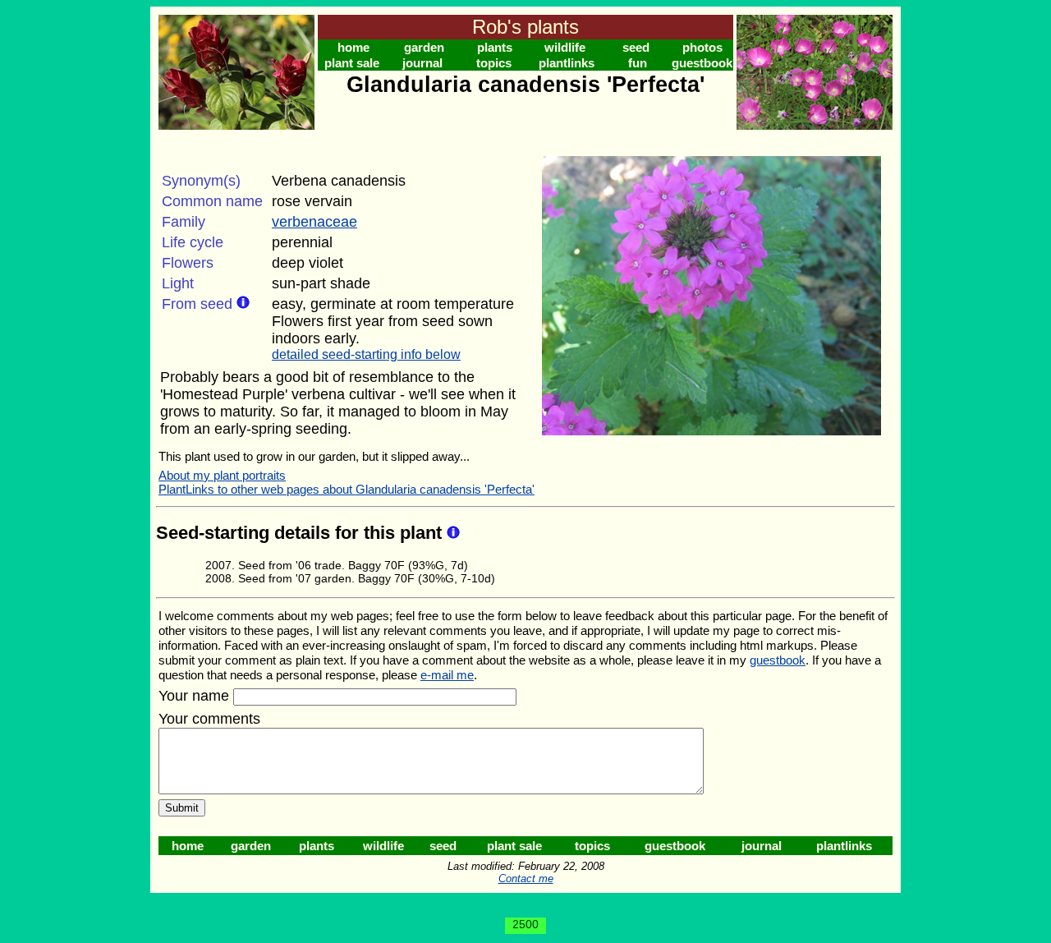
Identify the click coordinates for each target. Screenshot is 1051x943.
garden (424, 47)
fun (637, 63)
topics (494, 63)
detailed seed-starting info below (366, 354)
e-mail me (447, 675)
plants (494, 47)
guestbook (702, 63)
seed (635, 47)
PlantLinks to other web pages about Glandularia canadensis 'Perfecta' (346, 489)
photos (702, 47)
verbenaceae (314, 222)
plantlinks (566, 63)
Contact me (525, 878)
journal (422, 63)
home (353, 47)
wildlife (564, 47)
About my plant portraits (222, 475)
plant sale (351, 63)
